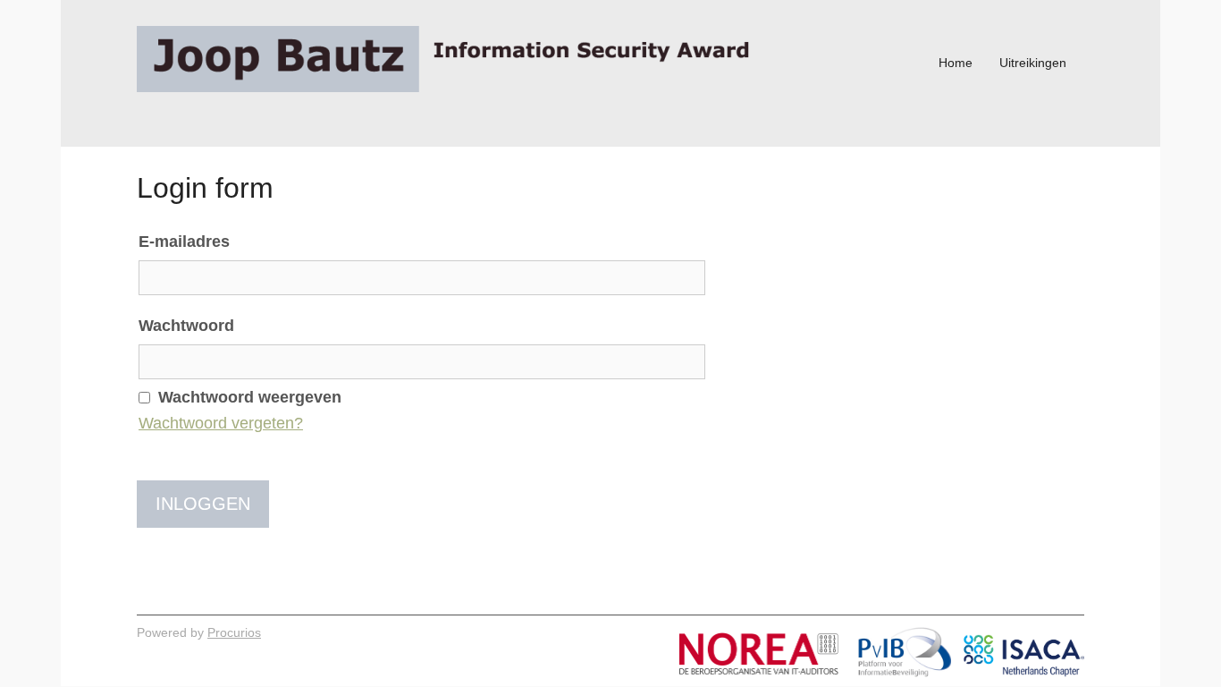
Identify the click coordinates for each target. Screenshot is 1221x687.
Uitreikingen (1032, 62)
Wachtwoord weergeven (249, 397)
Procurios (234, 632)
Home (956, 62)
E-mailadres (184, 241)
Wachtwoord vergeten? (221, 423)
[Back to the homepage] (449, 62)
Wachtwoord (186, 326)
